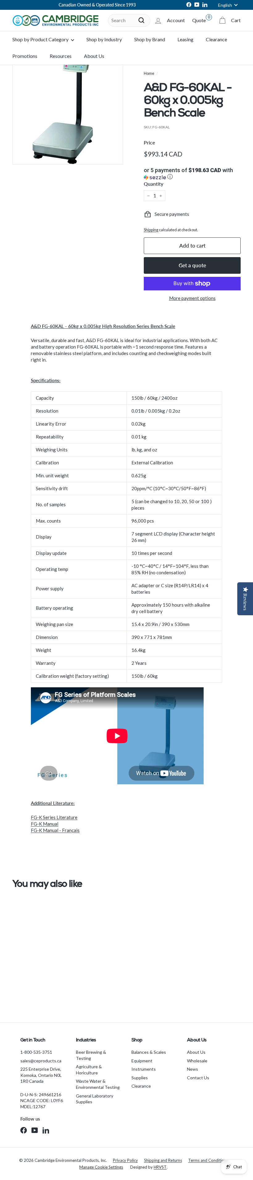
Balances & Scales (148, 1052)
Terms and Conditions (208, 1160)
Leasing (185, 39)
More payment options (192, 298)
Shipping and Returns (163, 1160)
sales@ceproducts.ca (40, 1060)
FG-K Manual (44, 823)
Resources (61, 56)
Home (149, 73)
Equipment (141, 1060)
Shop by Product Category (40, 39)
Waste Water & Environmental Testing (98, 1084)
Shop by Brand (149, 39)
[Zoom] (68, 109)
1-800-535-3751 (36, 1052)
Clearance (216, 39)
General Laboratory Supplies (94, 1099)
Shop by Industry (104, 39)
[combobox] (129, 20)
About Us (94, 56)
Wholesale (197, 1060)
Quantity (153, 184)
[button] (192, 174)
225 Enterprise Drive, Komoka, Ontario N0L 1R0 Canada (41, 1075)
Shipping (151, 229)
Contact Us (198, 1077)
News (192, 1069)
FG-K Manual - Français (55, 830)
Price (149, 142)
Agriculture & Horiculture (89, 1069)
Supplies (139, 1077)
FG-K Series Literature (54, 817)
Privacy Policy (125, 1160)
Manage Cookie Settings (101, 1167)
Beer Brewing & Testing (91, 1055)
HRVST (160, 1167)
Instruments (143, 1069)
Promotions (24, 56)
